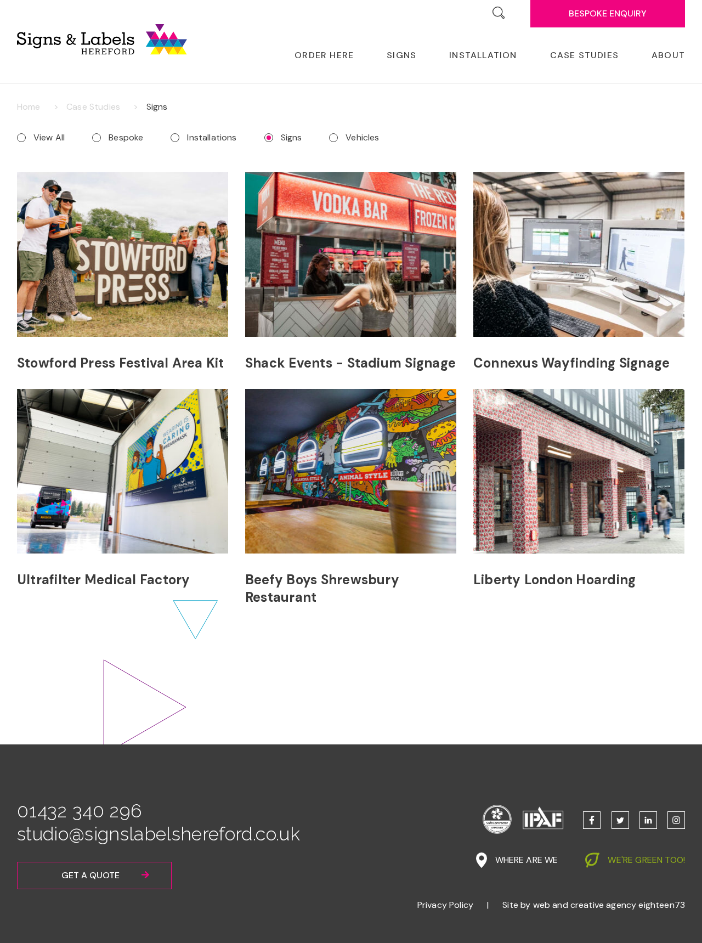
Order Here (324, 55)
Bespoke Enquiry (608, 13)
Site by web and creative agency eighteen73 (593, 905)
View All (49, 137)
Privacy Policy (445, 905)
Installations (211, 137)
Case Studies (584, 55)
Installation (483, 55)
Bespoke (126, 137)
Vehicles (362, 137)
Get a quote (90, 875)
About (668, 55)
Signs (291, 137)
